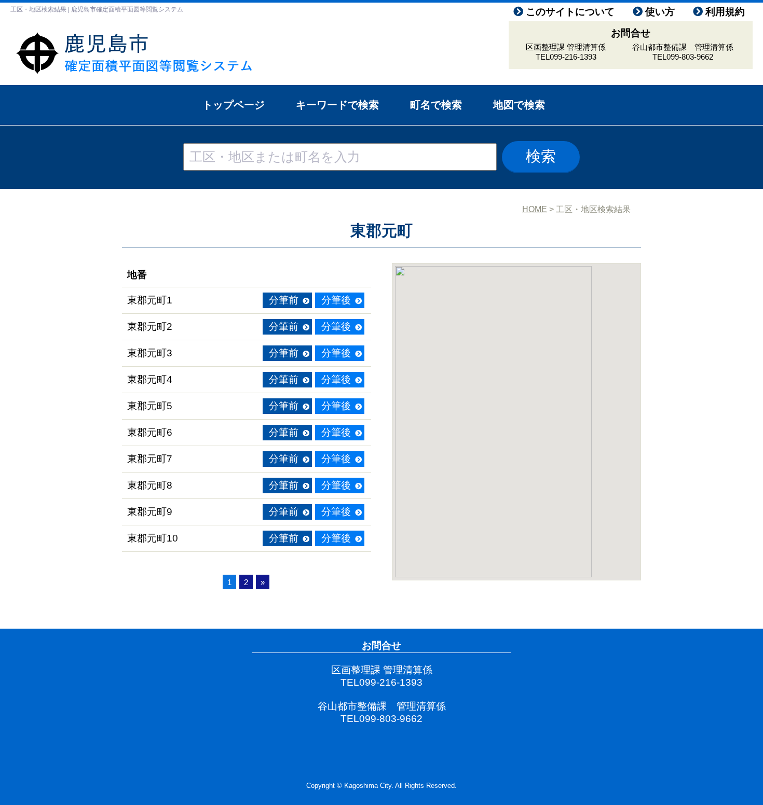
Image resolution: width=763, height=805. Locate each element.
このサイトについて (570, 11)
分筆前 (283, 300)
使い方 (660, 11)
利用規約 (725, 11)
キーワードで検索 (337, 104)
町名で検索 (436, 104)
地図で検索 (519, 104)
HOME (534, 209)
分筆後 (336, 300)
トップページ (233, 104)
